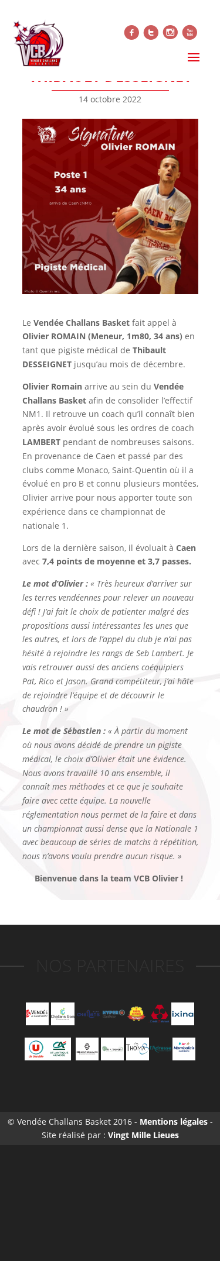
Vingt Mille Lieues (143, 1135)
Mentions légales (172, 1121)
